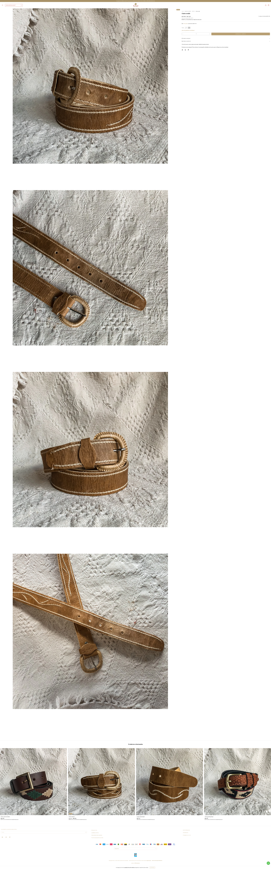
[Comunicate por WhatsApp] (268, 863)
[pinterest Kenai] (10, 837)
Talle (183, 27)
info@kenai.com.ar (187, 835)
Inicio (183, 11)
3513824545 (185, 832)
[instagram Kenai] (2, 837)
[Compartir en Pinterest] (188, 49)
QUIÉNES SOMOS (95, 832)
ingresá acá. (149, 860)
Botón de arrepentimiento (157, 860)
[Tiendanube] (135, 863)
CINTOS (193, 11)
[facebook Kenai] (6, 837)
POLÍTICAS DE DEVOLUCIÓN (97, 837)
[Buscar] (21, 5)
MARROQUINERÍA (188, 11)
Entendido (152, 867)
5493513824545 (186, 830)
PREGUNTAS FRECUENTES (96, 835)
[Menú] (2, 5)
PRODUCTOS (94, 830)
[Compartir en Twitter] (185, 49)
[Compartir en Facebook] (182, 49)
